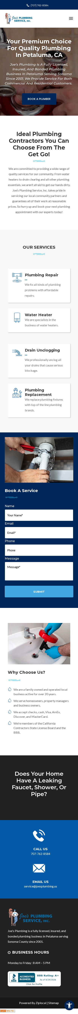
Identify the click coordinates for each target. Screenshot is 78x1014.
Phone (10, 541)
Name (9, 506)
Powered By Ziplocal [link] (32, 1003)
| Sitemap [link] (53, 1003)
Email (9, 523)
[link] (69, 1005)
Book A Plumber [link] (39, 99)
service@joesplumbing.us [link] (40, 886)
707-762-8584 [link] (40, 853)
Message (12, 558)
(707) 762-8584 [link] (39, 5)
